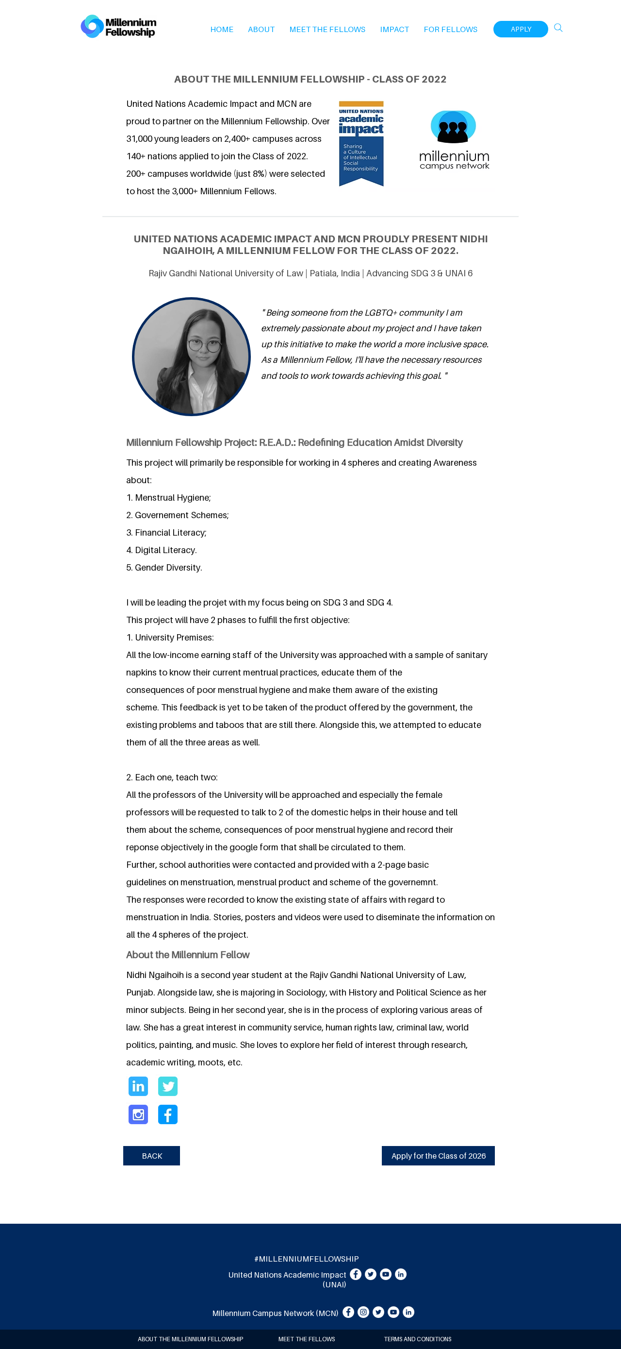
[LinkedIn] (401, 1274)
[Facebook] (355, 1274)
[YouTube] (386, 1274)
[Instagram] (363, 1312)
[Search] (558, 27)
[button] (261, 29)
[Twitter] (370, 1274)
